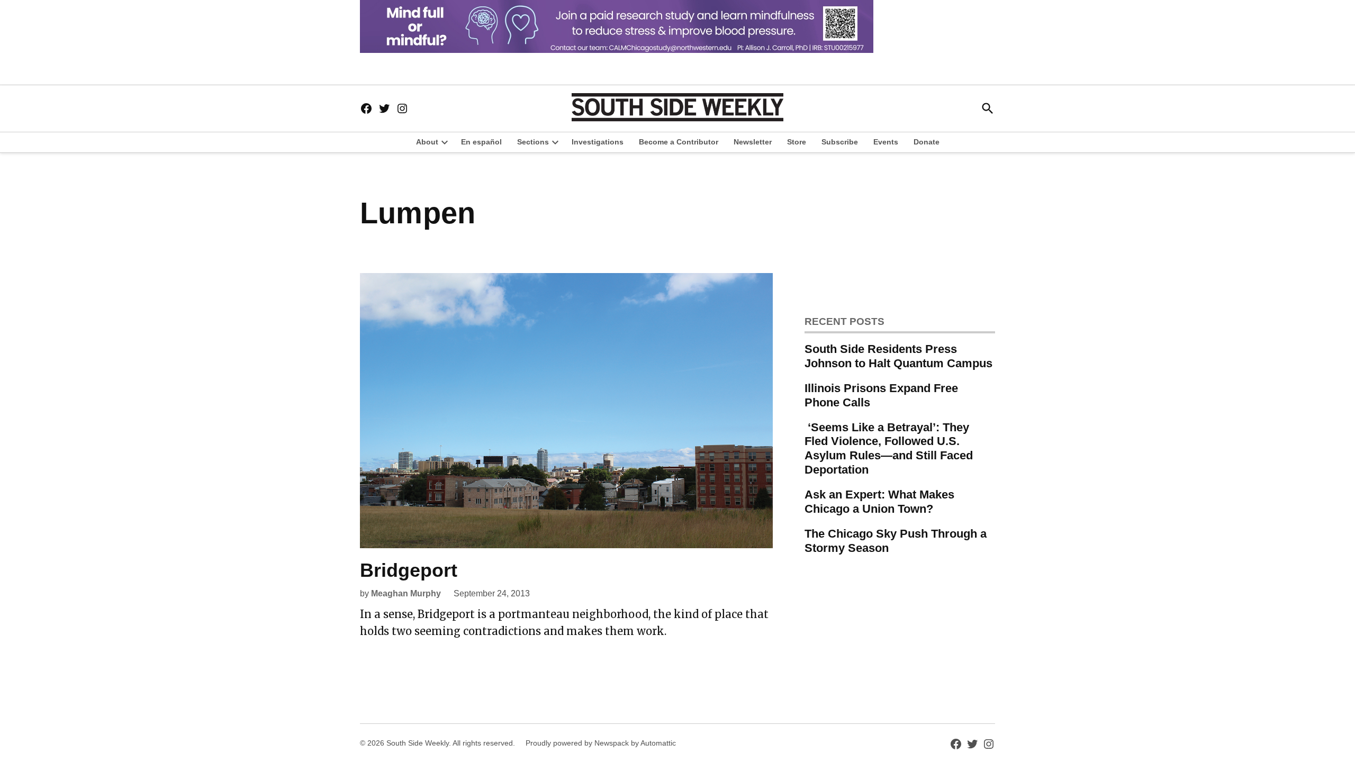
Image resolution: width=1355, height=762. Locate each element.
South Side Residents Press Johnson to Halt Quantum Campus (898, 356)
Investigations (598, 142)
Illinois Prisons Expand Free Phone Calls (881, 395)
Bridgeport (408, 570)
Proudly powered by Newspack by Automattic (601, 743)
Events (885, 142)
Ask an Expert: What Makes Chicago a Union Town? (879, 501)
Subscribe (839, 142)
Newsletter (753, 142)
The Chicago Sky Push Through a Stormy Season (896, 541)
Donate (927, 142)
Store (796, 142)
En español (481, 142)
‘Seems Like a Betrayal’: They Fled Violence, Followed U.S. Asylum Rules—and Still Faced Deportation (889, 449)
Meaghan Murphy (406, 593)
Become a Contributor (678, 142)
